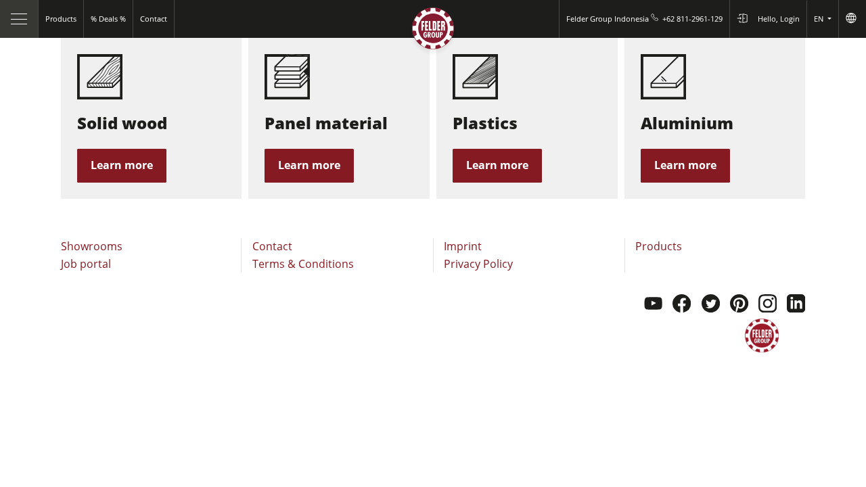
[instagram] (767, 305)
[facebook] (682, 305)
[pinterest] (739, 305)
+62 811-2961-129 (692, 19)
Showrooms (91, 246)
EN (819, 19)
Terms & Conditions (303, 263)
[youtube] (653, 305)
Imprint (463, 246)
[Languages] (852, 19)
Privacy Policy (478, 263)
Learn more (122, 165)
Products (658, 246)
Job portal (86, 263)
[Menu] (19, 19)
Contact (272, 246)
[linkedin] (796, 305)
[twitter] (711, 305)
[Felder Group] (433, 31)
